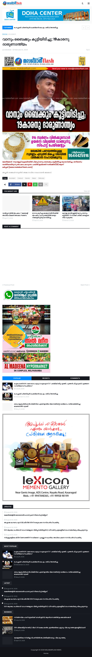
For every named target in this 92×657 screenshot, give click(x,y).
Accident (12, 34)
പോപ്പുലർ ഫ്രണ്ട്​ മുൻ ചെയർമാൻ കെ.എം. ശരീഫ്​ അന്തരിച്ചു (36, 394)
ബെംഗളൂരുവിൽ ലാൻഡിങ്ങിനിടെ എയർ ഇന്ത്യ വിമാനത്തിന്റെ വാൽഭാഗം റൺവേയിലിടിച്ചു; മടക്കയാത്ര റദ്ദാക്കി (47, 27)
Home (4, 34)
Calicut (20, 178)
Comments (75, 378)
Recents (45, 378)
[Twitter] (24, 184)
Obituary (41, 178)
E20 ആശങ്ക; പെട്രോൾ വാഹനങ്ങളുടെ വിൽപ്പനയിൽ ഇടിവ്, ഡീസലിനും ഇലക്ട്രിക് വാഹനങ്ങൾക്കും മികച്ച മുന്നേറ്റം (46, 530)
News (34, 178)
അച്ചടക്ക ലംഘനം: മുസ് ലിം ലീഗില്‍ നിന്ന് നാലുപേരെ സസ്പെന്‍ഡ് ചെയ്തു (31, 522)
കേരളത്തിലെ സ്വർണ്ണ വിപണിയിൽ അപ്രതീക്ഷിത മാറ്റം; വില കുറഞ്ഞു (39, 638)
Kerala (27, 178)
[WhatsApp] (35, 184)
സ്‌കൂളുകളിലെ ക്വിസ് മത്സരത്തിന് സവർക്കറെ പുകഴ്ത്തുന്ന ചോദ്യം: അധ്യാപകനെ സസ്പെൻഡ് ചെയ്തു (42, 538)
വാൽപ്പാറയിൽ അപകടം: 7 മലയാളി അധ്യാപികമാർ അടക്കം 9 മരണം (15, 214)
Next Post (84, 285)
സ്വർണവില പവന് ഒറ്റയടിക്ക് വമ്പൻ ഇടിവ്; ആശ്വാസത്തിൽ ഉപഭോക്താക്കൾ (42, 617)
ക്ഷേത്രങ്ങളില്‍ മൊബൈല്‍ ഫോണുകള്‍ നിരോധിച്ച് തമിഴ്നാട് (25, 515)
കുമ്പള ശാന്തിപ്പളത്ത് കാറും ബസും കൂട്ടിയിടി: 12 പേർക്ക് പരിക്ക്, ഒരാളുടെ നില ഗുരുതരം (75, 215)
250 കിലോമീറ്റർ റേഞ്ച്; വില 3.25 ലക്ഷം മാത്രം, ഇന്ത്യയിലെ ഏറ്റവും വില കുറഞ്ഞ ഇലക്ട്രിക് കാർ (49, 628)
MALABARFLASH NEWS (53, 650)
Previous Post (9, 285)
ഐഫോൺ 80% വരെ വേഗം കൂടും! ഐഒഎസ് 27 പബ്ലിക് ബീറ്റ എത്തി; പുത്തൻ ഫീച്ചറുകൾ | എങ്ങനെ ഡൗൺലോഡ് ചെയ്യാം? (51, 385)
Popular (16, 378)
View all (87, 191)
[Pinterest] (29, 184)
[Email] (40, 184)
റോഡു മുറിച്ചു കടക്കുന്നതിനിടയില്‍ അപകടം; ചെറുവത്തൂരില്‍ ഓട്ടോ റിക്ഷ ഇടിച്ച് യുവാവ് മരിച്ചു (45, 215)
